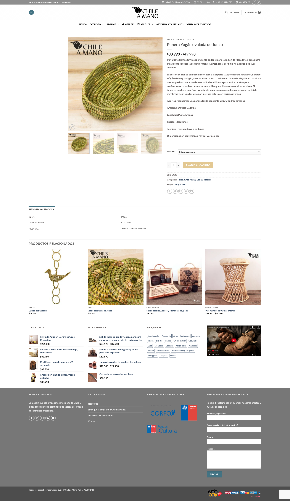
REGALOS (111, 24)
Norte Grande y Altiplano (183, 350)
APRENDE (145, 24)
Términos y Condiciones (101, 415)
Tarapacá (164, 355)
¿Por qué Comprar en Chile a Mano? (107, 409)
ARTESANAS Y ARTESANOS (170, 24)
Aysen (150, 341)
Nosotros (93, 403)
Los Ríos (169, 346)
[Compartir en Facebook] (169, 191)
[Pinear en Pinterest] (186, 191)
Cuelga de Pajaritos (38, 310)
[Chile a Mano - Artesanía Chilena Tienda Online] (145, 12)
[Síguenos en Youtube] (53, 418)
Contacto (93, 421)
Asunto (210, 437)
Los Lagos (159, 346)
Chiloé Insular (180, 341)
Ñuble (173, 355)
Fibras (180, 39)
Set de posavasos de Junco (100, 310)
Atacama (196, 336)
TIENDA (83, 24)
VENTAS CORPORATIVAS (199, 24)
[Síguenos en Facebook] (254, 2)
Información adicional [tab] (42, 209)
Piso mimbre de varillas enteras (220, 310)
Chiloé (168, 341)
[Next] (157, 83)
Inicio (170, 39)
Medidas (171, 152)
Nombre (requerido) (216, 413)
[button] (31, 12)
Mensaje (210, 448)
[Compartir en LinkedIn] (191, 191)
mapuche (193, 346)
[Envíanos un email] (42, 418)
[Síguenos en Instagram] (259, 2)
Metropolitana (162, 350)
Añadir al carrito (198, 165)
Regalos (207, 180)
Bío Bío (159, 341)
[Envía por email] (180, 191)
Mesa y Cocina (196, 180)
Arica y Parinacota (181, 336)
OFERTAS (129, 24)
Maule (151, 350)
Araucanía (166, 336)
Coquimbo (192, 341)
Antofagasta (153, 336)
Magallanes (180, 184)
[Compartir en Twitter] (175, 191)
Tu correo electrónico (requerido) (222, 425)
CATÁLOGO (95, 24)
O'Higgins (152, 355)
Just (150, 346)
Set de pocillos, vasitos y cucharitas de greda (167, 310)
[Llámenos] (47, 418)
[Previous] (74, 83)
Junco (190, 39)
